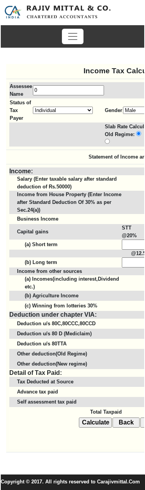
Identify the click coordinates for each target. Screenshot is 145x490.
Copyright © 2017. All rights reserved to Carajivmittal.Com (70, 482)
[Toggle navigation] (73, 36)
